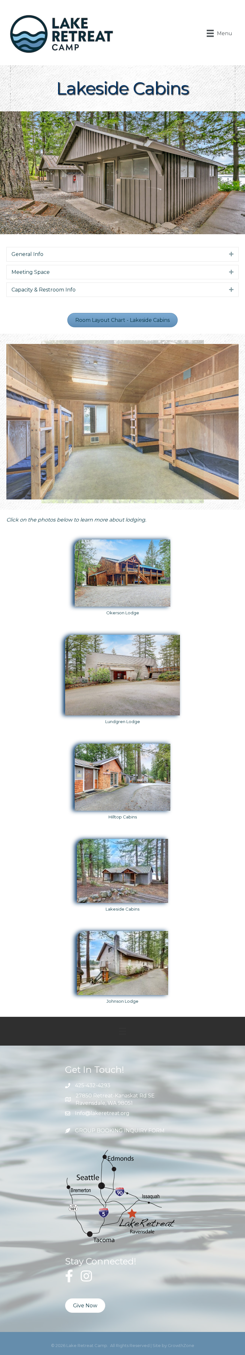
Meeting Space (30, 272)
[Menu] (122, 1031)
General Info (27, 254)
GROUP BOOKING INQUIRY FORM (120, 1131)
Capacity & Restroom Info (43, 290)
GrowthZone (181, 1345)
